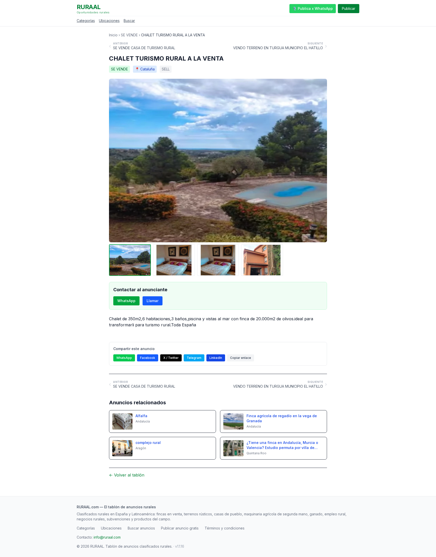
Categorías (86, 20)
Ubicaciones (109, 20)
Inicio (113, 35)
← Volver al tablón (126, 475)
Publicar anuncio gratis (180, 528)
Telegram (194, 358)
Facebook (147, 358)
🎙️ (312, 8)
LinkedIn (215, 358)
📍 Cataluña (145, 69)
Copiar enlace (240, 358)
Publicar (348, 8)
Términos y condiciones (224, 528)
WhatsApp (126, 301)
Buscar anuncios (141, 528)
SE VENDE (129, 35)
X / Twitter (171, 358)
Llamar (152, 301)
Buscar (129, 20)
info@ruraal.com (107, 537)
